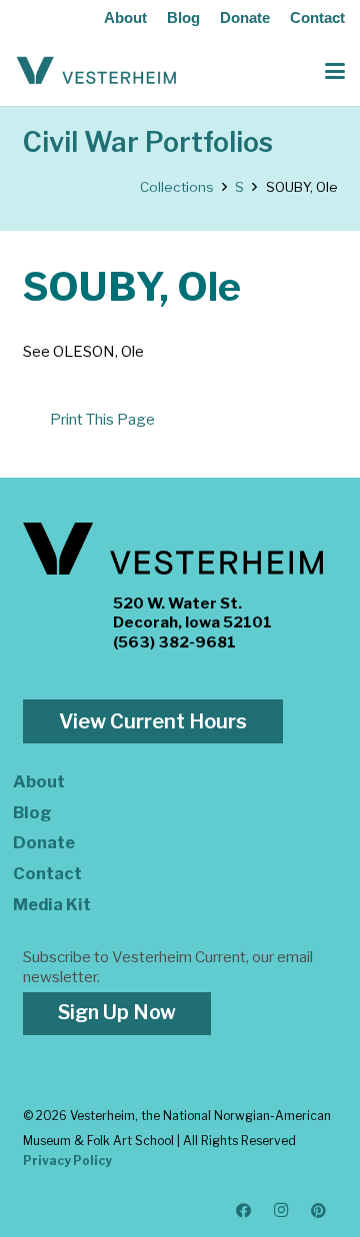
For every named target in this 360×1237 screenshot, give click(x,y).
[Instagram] (282, 1211)
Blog (183, 17)
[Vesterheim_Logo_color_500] (96, 71)
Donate (245, 17)
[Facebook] (244, 1211)
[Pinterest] (319, 1211)
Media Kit (52, 904)
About (125, 17)
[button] (335, 71)
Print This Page (102, 420)
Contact (317, 17)
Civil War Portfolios (148, 142)
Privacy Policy (67, 1160)
